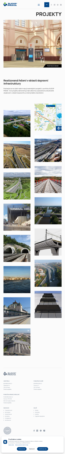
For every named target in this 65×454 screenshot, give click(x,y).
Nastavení (32, 449)
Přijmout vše (21, 449)
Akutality (37, 412)
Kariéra (37, 414)
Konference (8, 420)
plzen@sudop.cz (38, 383)
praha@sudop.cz (7, 383)
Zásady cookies (11, 444)
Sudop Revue (8, 414)
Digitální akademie (40, 416)
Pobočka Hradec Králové (11, 394)
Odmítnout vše (43, 449)
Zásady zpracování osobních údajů (21, 444)
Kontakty (7, 416)
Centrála (6, 381)
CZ (46, 4)
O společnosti (8, 410)
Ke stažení (7, 412)
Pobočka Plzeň (38, 381)
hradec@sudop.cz (8, 397)
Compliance (8, 418)
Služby (36, 410)
